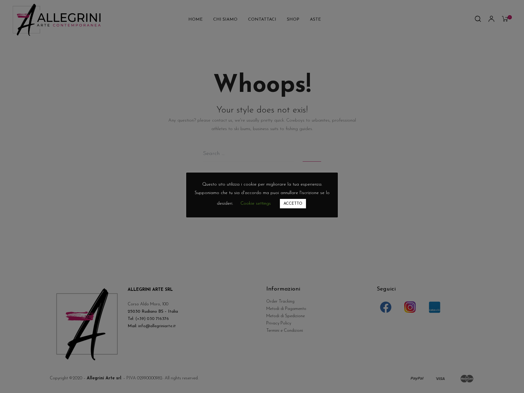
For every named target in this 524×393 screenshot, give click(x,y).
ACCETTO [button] (293, 204)
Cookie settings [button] (255, 203)
